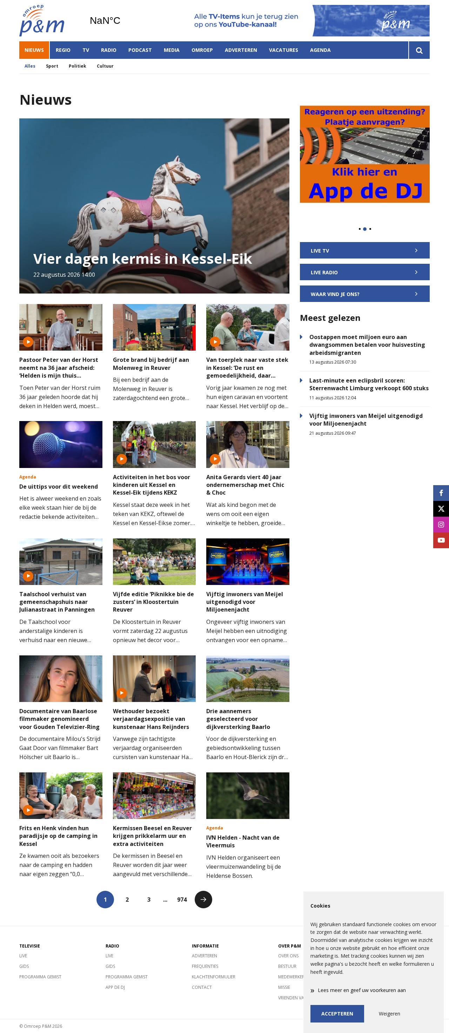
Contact (202, 987)
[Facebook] (441, 493)
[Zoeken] (419, 50)
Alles (30, 66)
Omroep (202, 50)
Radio (108, 50)
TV (85, 50)
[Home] (49, 20)
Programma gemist (40, 977)
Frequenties (205, 966)
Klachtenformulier (213, 977)
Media (172, 50)
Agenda (320, 50)
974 (182, 899)
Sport (52, 66)
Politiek (77, 66)
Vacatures (283, 50)
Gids (24, 966)
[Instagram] (441, 524)
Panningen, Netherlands (123, 21)
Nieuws (34, 50)
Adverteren (241, 50)
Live (23, 956)
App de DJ (115, 987)
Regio (63, 50)
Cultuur (105, 66)
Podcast (140, 50)
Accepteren (337, 1013)
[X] (441, 509)
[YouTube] (441, 540)
